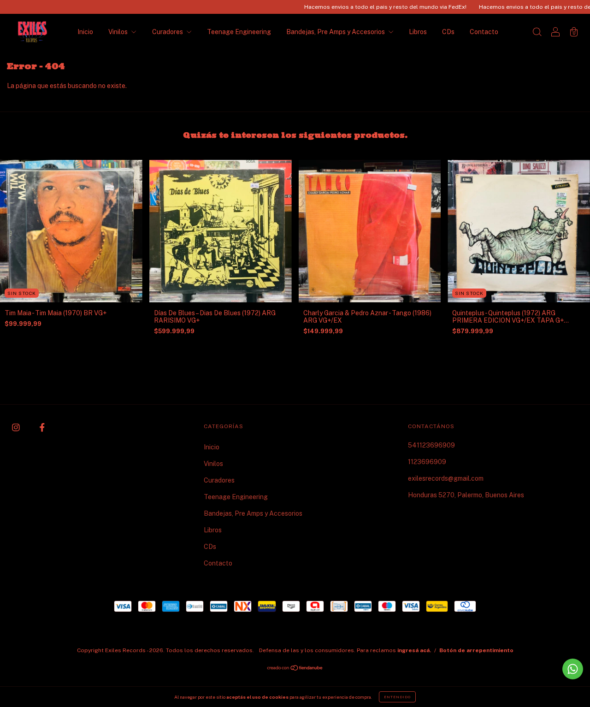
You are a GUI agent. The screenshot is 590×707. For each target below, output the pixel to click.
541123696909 (431, 445)
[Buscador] (537, 32)
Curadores (168, 31)
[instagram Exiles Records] (16, 427)
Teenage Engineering (239, 31)
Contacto (484, 31)
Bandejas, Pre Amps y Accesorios (336, 31)
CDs (448, 31)
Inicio (85, 31)
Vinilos (118, 31)
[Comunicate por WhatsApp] (572, 669)
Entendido (397, 697)
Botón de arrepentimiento (476, 650)
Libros (418, 31)
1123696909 (427, 461)
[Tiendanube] (295, 668)
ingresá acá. (414, 650)
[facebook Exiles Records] (42, 427)
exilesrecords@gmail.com (446, 478)
